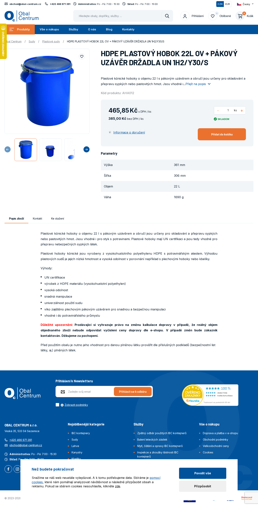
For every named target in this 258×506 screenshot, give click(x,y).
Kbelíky (76, 458)
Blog (109, 29)
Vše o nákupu (49, 29)
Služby (73, 29)
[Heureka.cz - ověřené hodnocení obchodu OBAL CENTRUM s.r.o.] (210, 395)
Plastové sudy (51, 41)
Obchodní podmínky (215, 439)
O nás (92, 29)
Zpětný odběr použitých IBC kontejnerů (161, 433)
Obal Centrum (13, 41)
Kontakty (128, 29)
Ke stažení (57, 218)
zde (117, 486)
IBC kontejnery (81, 433)
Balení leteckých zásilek (152, 439)
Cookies (208, 452)
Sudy (32, 41)
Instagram (17, 469)
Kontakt (37, 218)
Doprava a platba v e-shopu (220, 433)
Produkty (23, 29)
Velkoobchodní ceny (216, 446)
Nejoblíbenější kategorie (86, 424)
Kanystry (77, 452)
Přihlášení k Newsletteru (74, 381)
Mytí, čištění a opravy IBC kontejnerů (160, 446)
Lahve (75, 446)
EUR (227, 3)
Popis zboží (16, 218)
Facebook (8, 469)
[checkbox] (72, 404)
